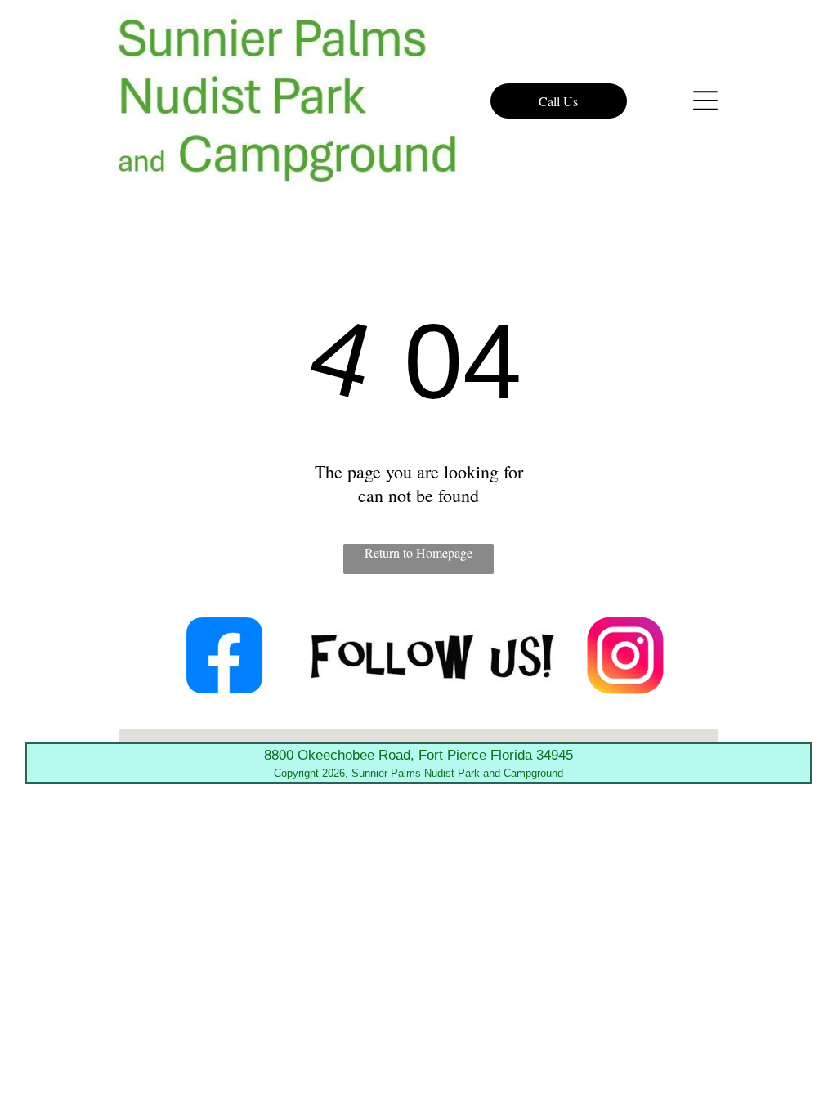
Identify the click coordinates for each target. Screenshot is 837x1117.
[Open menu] (705, 100)
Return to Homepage (418, 552)
